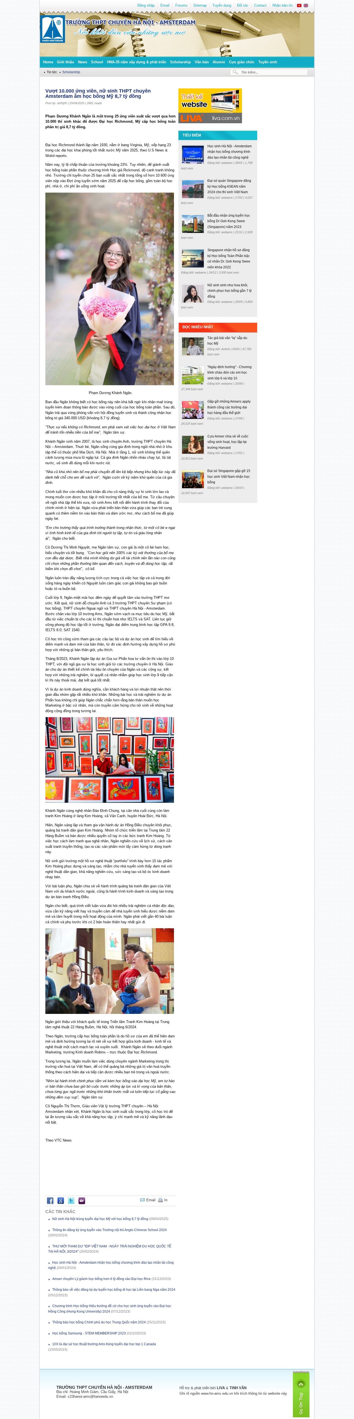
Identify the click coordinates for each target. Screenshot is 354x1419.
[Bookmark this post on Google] (61, 1203)
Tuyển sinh (267, 62)
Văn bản (202, 62)
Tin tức (52, 72)
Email (165, 5)
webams (227, 162)
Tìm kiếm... (249, 72)
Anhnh (226, 349)
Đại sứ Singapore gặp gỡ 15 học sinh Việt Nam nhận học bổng (228, 476)
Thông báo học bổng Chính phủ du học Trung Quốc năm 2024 (99, 1322)
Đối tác (242, 5)
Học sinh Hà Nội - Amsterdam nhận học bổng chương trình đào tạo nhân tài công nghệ (229, 151)
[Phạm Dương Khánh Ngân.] (109, 384)
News (82, 62)
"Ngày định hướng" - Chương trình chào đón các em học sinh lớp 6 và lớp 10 (229, 372)
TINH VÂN (238, 1388)
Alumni (219, 62)
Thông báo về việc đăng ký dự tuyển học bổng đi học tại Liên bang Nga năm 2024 (113, 1290)
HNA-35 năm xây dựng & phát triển (136, 62)
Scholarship (180, 62)
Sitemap (200, 5)
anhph (62, 103)
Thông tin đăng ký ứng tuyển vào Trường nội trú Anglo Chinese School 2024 (109, 1230)
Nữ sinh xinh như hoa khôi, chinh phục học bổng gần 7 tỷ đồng (229, 290)
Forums (181, 5)
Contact (260, 5)
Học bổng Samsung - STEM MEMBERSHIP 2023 (89, 1333)
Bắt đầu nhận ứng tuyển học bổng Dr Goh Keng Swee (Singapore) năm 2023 (228, 221)
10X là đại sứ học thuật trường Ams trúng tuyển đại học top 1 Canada (104, 1344)
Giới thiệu (65, 62)
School (97, 62)
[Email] (171, 1200)
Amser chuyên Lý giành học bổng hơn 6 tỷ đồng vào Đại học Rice (101, 1279)
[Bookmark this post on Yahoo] (82, 1203)
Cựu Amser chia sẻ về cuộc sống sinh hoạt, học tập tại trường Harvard (227, 442)
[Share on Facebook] (50, 1203)
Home (48, 62)
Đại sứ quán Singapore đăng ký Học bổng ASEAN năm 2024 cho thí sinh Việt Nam (229, 186)
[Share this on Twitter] (71, 1203)
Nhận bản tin (282, 5)
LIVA (221, 1388)
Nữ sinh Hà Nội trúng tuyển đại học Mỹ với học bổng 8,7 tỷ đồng (100, 1219)
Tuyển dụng (221, 5)
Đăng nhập (146, 5)
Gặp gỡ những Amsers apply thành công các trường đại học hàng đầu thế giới (229, 407)
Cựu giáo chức (241, 62)
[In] (174, 1200)
